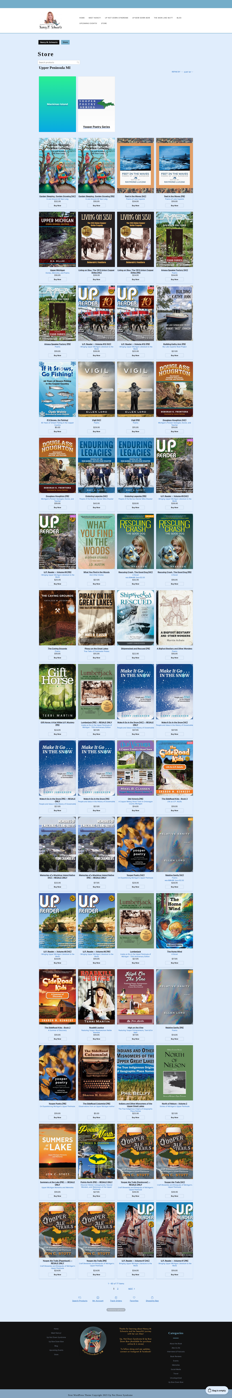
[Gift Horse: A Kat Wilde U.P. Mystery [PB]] (57, 691)
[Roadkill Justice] (96, 996)
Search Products (79, 1300)
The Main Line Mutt (163, 18)
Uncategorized (176, 1378)
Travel (175, 1373)
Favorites (134, 1300)
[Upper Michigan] (57, 239)
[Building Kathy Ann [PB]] (174, 313)
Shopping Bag (152, 1300)
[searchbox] (59, 62)
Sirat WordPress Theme (79, 1395)
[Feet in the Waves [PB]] (174, 165)
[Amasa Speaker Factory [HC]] (174, 239)
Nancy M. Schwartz (49, 42)
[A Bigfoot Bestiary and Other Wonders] (174, 617)
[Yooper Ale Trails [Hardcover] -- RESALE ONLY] (135, 1151)
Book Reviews (175, 1356)
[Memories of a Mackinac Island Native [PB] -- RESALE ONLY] (96, 844)
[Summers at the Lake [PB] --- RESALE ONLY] (57, 1151)
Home (82, 18)
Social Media (176, 1369)
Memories (176, 1365)
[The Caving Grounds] (57, 617)
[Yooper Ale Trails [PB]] (96, 1230)
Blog (179, 18)
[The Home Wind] (174, 920)
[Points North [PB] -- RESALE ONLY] (96, 1151)
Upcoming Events (56, 1350)
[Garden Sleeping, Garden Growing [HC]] (57, 165)
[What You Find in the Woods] (96, 541)
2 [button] (117, 1288)
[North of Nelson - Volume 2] (174, 1072)
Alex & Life (176, 1348)
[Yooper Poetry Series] (96, 99)
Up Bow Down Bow (141, 18)
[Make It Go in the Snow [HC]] (174, 691)
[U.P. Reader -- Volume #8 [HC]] (57, 920)
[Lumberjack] (135, 920)
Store (104, 23)
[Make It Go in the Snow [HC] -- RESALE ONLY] (135, 691)
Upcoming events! (88, 23)
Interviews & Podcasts (176, 1352)
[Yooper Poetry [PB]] (57, 1072)
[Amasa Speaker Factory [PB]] (57, 313)
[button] (132, 1289)
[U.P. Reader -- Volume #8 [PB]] (96, 920)
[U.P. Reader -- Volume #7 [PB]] (174, 1230)
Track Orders (116, 1300)
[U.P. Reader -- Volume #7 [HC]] (135, 1230)
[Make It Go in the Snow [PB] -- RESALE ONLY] (57, 768)
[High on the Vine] (135, 996)
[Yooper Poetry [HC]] (135, 844)
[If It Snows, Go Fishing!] (57, 389)
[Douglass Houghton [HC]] (174, 389)
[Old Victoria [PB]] (135, 768)
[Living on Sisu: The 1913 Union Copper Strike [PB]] (135, 239)
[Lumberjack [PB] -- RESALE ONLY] (96, 691)
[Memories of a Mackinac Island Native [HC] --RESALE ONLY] (57, 844)
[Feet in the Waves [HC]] (135, 165)
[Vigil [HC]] (96, 389)
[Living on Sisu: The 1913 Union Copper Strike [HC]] (96, 239)
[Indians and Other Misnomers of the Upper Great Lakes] (135, 1072)
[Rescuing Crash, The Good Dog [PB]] (174, 541)
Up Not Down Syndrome (116, 18)
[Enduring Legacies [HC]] (96, 465)
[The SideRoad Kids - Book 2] (57, 996)
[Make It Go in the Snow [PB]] (96, 768)
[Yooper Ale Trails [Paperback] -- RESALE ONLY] (57, 1230)
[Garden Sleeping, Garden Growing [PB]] (96, 165)
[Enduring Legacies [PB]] (135, 465)
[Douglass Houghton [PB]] (57, 465)
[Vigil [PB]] (135, 389)
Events (175, 1361)
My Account (97, 1300)
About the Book (176, 1344)
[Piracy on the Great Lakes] (96, 617)
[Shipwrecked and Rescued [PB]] (135, 617)
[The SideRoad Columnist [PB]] (96, 1072)
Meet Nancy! (95, 18)
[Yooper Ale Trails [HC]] (174, 1151)
